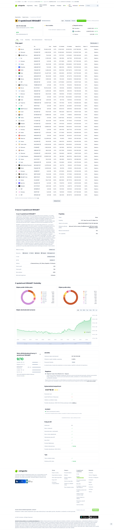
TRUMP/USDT (37, 85)
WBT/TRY (36, 177)
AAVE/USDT (36, 76)
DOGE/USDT (37, 126)
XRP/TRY (36, 105)
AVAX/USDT (36, 135)
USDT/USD (36, 96)
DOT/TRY (36, 186)
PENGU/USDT (37, 156)
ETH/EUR (36, 147)
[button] (81, 21)
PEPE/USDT (36, 73)
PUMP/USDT (37, 102)
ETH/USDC (36, 153)
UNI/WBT (36, 171)
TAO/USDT (36, 93)
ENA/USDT (36, 79)
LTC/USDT (36, 120)
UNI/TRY (36, 192)
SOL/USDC (36, 141)
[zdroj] (74, 446)
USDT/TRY (36, 117)
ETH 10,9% (68, 1)
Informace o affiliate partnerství (93, 20)
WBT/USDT (36, 55)
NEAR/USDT (36, 108)
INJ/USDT (36, 183)
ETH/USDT (36, 52)
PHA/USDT (36, 168)
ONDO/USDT (37, 99)
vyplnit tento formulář (91, 381)
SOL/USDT (36, 64)
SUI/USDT (36, 58)
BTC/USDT (36, 49)
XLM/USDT (36, 132)
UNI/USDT (36, 61)
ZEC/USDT (36, 111)
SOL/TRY (36, 159)
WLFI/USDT (36, 165)
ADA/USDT (36, 90)
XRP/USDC (36, 194)
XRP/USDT (36, 82)
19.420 (19, 1)
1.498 (25, 1)
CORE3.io (74, 402)
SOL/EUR (36, 180)
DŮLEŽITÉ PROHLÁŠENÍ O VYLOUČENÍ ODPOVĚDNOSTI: (27, 521)
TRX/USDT (36, 70)
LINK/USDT (36, 67)
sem (38, 198)
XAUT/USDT (37, 144)
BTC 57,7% (63, 1)
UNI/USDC (36, 129)
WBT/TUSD (36, 174)
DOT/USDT (36, 123)
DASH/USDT (37, 162)
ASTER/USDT (37, 114)
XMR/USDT (36, 150)
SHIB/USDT (36, 138)
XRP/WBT (36, 189)
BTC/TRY (36, 87)
